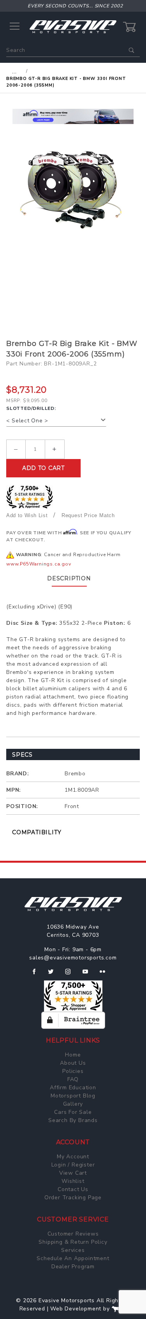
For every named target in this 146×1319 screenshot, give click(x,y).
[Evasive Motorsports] (73, 26)
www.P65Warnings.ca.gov (38, 564)
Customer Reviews (73, 1233)
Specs (22, 754)
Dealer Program (73, 1266)
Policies (72, 1071)
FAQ (73, 1079)
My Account (73, 1156)
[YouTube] (89, 974)
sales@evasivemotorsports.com (72, 957)
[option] (73, 116)
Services (72, 1250)
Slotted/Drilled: (31, 408)
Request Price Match (88, 515)
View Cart (73, 1173)
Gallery (73, 1104)
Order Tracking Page (73, 1197)
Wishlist (73, 1181)
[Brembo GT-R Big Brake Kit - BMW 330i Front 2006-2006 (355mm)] (73, 189)
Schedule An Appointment (73, 1258)
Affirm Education (73, 1087)
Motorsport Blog (73, 1095)
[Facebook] (37, 974)
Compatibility (36, 832)
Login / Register (73, 1164)
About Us (73, 1063)
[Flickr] (106, 974)
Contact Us (73, 1189)
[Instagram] (71, 974)
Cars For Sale (72, 1112)
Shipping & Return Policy (73, 1242)
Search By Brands (73, 1120)
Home (73, 1054)
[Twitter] (54, 974)
